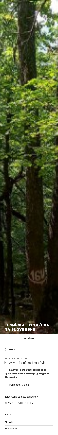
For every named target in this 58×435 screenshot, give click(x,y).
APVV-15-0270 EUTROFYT (20, 403)
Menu (31, 338)
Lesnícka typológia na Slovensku (27, 327)
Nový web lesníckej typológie (25, 363)
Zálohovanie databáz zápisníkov (21, 396)
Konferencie (11, 428)
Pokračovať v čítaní (19, 384)
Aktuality (9, 422)
